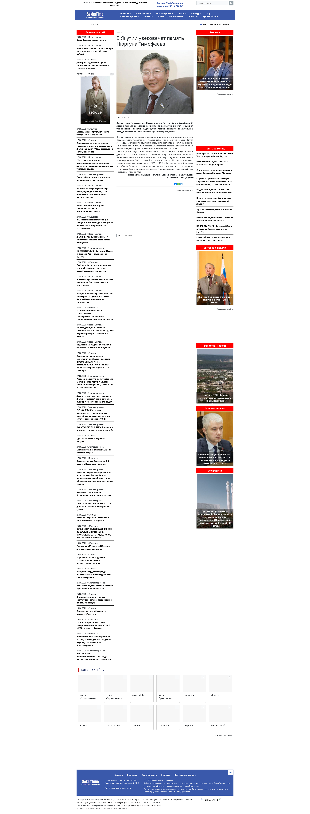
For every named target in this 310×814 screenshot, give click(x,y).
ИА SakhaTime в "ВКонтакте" (216, 24)
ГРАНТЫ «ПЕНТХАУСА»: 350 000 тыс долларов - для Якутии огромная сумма (94, 506)
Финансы (148, 16)
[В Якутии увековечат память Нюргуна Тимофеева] (155, 81)
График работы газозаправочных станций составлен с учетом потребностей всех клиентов (94, 268)
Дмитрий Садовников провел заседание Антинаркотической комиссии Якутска (93, 65)
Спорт (208, 13)
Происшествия (143, 13)
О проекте (132, 775)
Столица (182, 13)
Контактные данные (185, 775)
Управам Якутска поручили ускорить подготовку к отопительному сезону (91, 560)
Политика (125, 13)
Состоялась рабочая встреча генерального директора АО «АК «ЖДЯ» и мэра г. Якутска (93, 625)
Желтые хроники (164, 13)
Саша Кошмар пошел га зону (91, 40)
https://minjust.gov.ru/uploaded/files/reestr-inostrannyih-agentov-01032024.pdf (109, 802)
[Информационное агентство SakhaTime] (95, 14)
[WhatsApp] (178, 184)
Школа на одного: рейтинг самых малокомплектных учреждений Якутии (213, 201)
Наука (161, 16)
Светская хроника (129, 16)
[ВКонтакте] (175, 184)
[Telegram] (181, 184)
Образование (176, 16)
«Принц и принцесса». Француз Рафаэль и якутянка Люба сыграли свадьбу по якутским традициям (214, 181)
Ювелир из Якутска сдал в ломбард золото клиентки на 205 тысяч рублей (95, 51)
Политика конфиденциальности (118, 788)
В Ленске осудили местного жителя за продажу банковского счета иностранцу (95, 282)
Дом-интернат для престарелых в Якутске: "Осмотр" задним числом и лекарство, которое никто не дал (94, 399)
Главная (118, 775)
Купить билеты (210, 16)
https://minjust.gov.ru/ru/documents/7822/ (143, 805)
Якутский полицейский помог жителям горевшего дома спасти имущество (94, 239)
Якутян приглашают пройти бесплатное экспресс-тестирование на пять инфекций (94, 600)
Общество (193, 16)
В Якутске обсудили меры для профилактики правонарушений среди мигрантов (94, 574)
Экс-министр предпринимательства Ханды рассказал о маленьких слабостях (94, 656)
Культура (196, 13)
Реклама (165, 775)
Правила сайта (149, 775)
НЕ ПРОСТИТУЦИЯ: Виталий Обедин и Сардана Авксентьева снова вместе (95, 254)
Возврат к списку (125, 235)
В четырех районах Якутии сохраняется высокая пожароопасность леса (90, 208)
